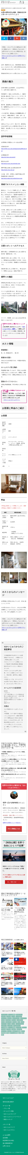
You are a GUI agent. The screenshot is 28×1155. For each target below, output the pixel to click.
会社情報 (5, 1137)
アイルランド (4, 1014)
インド (13, 1016)
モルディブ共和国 (16, 1031)
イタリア (8, 1016)
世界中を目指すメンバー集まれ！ (12, 822)
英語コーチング (8, 1119)
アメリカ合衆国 (12, 1014)
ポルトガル (19, 1029)
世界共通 (3, 1033)
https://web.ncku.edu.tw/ (7, 170)
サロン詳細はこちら (14, 828)
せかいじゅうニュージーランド (12, 1116)
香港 (3, 1034)
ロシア (23, 1031)
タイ (19, 1022)
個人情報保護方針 (8, 1143)
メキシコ (9, 1031)
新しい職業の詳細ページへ (14, 882)
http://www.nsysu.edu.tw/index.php (10, 163)
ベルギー (13, 1029)
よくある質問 (6, 1135)
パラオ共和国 (4, 1027)
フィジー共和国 (12, 1027)
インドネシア (19, 1016)
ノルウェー (4, 1025)
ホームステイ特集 (9, 1111)
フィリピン (18, 1027)
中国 (8, 1033)
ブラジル (3, 1029)
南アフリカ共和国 (13, 1033)
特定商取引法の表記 (8, 1140)
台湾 (20, 1033)
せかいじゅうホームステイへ (12, 400)
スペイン (14, 1022)
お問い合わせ (6, 1146)
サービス (20, 2)
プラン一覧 (7, 1108)
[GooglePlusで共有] (17, 38)
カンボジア (8, 1020)
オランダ (9, 1018)
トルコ (9, 1023)
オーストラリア (16, 1018)
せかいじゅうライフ (9, 1127)
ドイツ (13, 1023)
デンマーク (4, 1023)
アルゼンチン (19, 1014)
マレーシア (4, 1031)
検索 (23, 2)
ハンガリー (10, 1025)
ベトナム (8, 1029)
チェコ (22, 1022)
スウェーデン (8, 1022)
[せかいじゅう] (14, 1075)
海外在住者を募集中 (8, 1101)
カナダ (3, 1020)
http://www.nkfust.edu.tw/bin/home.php (11, 178)
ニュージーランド (19, 1023)
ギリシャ (13, 1020)
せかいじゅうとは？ (8, 1098)
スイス (3, 1022)
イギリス (3, 1016)
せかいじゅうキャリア (10, 1114)
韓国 (23, 1033)
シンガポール (19, 1020)
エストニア (4, 1018)
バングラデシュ (17, 1025)
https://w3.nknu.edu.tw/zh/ (8, 157)
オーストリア (23, 1018)
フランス (24, 1027)
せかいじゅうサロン (9, 1130)
